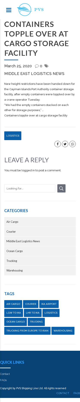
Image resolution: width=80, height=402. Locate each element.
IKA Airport (49, 303)
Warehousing (14, 270)
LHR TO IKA (32, 312)
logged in (28, 170)
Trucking (11, 261)
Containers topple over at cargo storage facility (35, 115)
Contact (5, 374)
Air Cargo (12, 221)
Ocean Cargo (14, 251)
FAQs (3, 380)
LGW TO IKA (13, 312)
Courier (11, 231)
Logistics (12, 135)
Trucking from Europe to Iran (27, 330)
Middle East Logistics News (34, 73)
